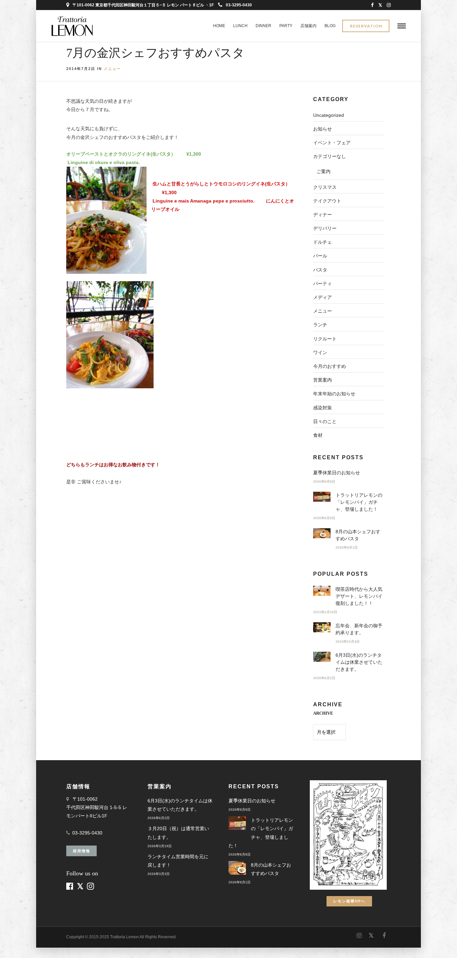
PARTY (285, 25)
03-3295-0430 (239, 5)
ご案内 (323, 171)
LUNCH (240, 25)
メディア (322, 297)
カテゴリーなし (329, 156)
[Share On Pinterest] (30, 944)
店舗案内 (308, 25)
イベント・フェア (332, 142)
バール (320, 255)
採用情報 (81, 851)
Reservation (366, 25)
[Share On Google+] (41, 944)
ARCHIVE (323, 713)
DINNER (263, 25)
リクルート (325, 338)
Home (219, 25)
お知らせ (322, 129)
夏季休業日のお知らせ (336, 472)
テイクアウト (327, 201)
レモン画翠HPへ (349, 901)
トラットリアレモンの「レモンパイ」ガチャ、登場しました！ (359, 502)
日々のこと (325, 421)
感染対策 (322, 407)
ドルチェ (322, 242)
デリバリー (325, 228)
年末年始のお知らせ (334, 393)
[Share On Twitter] (20, 944)
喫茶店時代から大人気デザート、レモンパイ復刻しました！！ (359, 596)
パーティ (322, 283)
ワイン (320, 352)
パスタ (320, 269)
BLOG (330, 25)
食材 (318, 435)
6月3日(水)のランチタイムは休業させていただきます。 (359, 662)
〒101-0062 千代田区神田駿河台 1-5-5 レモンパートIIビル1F (96, 807)
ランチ (320, 324)
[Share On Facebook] (10, 944)
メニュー (112, 69)
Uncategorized (328, 115)
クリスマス (325, 187)
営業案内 (322, 380)
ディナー (322, 214)
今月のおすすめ (329, 366)
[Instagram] (389, 5)
